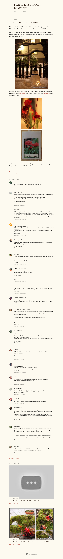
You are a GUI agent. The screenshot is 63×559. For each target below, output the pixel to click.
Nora (15, 224)
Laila (15, 377)
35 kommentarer (16, 544)
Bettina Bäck (17, 388)
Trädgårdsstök (17, 173)
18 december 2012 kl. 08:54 (20, 293)
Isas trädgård (22, 93)
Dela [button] (10, 171)
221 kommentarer (16, 503)
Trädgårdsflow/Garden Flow (21, 309)
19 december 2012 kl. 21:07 (20, 442)
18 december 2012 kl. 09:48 (20, 305)
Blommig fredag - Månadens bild (25, 500)
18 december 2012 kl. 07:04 (20, 205)
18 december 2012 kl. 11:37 (19, 345)
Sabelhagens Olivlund (20, 240)
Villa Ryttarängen (18, 399)
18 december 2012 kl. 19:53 (19, 403)
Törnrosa (16, 182)
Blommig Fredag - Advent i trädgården (29, 541)
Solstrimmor (17, 192)
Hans (15, 364)
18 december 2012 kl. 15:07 (20, 359)
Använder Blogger (33, 554)
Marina (16, 446)
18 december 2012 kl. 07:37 (20, 250)
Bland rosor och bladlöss (27, 6)
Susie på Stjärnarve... (19, 297)
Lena (15, 349)
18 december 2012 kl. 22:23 (20, 422)
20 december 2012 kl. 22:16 (20, 455)
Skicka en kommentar (15, 458)
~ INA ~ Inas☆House (19, 268)
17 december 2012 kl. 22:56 (20, 188)
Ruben (16, 254)
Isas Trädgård (17, 330)
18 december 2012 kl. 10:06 (20, 326)
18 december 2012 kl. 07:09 (20, 219)
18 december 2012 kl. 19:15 (19, 394)
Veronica (16, 426)
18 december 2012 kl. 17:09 (20, 372)
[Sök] (53, 4)
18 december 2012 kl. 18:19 (19, 384)
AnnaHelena (17, 407)
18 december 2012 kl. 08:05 (20, 281)
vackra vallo (47, 93)
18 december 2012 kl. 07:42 (20, 264)
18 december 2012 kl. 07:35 (20, 235)
